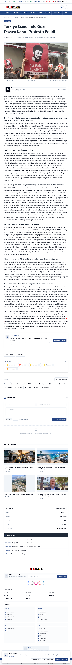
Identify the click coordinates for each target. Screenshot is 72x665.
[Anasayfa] (13, 7)
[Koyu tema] (67, 2)
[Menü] (66, 7)
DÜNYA (40, 12)
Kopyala (46, 387)
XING (37, 387)
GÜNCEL (7, 12)
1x (17, 89)
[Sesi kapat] (24, 89)
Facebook (33, 383)
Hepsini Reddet (48, 660)
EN (60, 1)
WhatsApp (16, 383)
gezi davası (9, 354)
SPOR (65, 12)
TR (55, 1)
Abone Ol (62, 576)
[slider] (39, 87)
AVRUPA (31, 12)
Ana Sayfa (7, 17)
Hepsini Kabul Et (61, 660)
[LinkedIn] (43, 583)
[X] (32, 583)
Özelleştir (35, 660)
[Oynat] (8, 89)
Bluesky (29, 387)
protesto (20, 354)
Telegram (43, 383)
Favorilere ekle (62, 379)
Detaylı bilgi (11, 656)
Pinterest (9, 387)
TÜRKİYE (24, 12)
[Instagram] (36, 583)
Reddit (63, 383)
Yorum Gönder (59, 419)
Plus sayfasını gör (59, 340)
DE (64, 1)
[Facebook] (28, 583)
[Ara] (62, 7)
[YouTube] (39, 583)
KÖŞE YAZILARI (57, 12)
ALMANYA (15, 12)
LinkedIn (53, 383)
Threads (19, 387)
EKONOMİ (47, 12)
